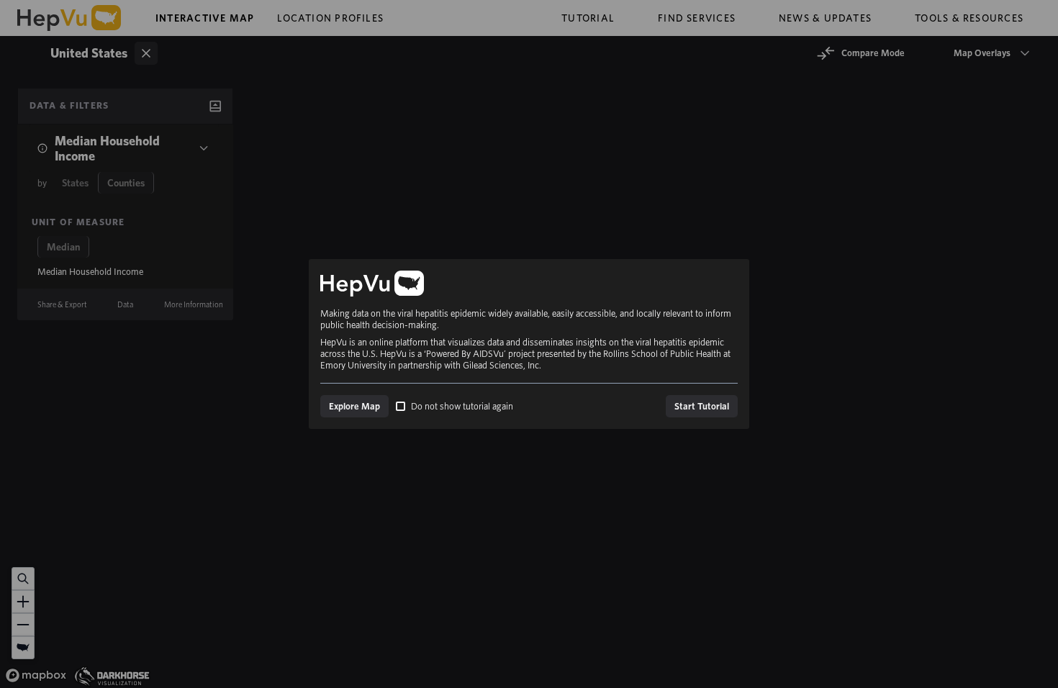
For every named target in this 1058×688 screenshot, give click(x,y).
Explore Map (354, 406)
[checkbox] (400, 406)
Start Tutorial (701, 406)
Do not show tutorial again (462, 406)
